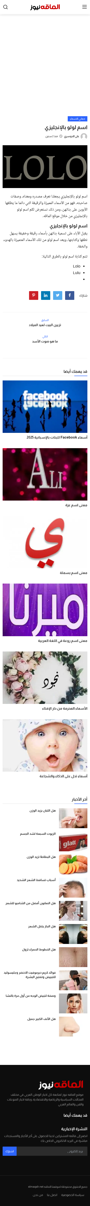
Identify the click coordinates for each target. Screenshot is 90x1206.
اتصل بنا (52, 1195)
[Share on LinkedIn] (45, 295)
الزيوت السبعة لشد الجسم (38, 833)
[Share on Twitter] (57, 295)
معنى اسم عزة (76, 505)
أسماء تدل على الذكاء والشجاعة (63, 776)
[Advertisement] (45, 69)
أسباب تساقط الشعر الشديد (36, 880)
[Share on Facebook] (69, 295)
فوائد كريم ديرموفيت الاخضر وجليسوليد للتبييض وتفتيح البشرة (30, 975)
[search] (5, 7)
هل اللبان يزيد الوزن (42, 810)
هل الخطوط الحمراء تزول (39, 949)
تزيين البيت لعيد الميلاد (45, 325)
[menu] (84, 7)
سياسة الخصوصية (72, 1195)
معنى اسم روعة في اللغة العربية (62, 641)
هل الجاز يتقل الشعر (42, 926)
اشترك (9, 1151)
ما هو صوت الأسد (45, 341)
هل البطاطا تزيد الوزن (41, 857)
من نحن (38, 1195)
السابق (45, 320)
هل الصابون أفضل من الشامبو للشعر (30, 903)
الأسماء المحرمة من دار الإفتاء (64, 708)
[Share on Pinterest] (33, 295)
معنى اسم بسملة (73, 573)
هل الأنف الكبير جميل (41, 1019)
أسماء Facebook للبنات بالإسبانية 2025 (57, 437)
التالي (45, 336)
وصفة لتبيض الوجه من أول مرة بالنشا (31, 995)
